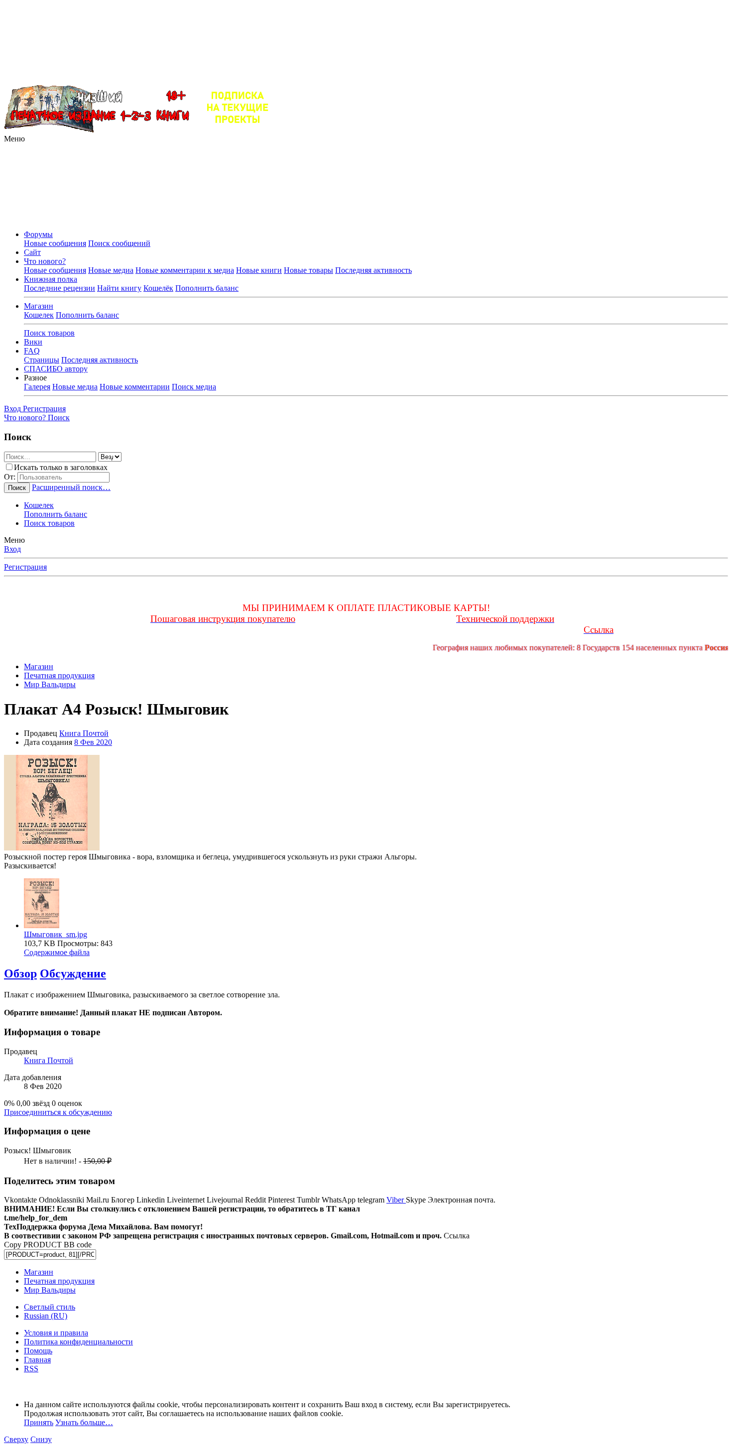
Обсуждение (73, 973)
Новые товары (308, 270)
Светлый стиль (49, 1307)
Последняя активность (373, 270)
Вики (33, 342)
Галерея (37, 386)
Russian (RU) (45, 1316)
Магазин (38, 306)
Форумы (38, 234)
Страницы (41, 360)
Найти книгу (119, 288)
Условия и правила (56, 1332)
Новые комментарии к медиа (184, 270)
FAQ (32, 351)
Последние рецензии (59, 288)
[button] (14, 138)
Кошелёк (158, 288)
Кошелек (39, 315)
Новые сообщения (55, 243)
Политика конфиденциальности (78, 1341)
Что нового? (45, 261)
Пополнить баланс (207, 288)
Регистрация (25, 567)
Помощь (38, 1350)
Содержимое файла (57, 952)
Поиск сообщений (119, 243)
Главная (37, 1359)
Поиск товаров (49, 333)
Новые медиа (110, 270)
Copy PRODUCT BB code (48, 1244)
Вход (12, 549)
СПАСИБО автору (56, 368)
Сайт (32, 252)
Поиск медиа (194, 386)
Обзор (20, 973)
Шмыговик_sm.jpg (55, 934)
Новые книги (259, 270)
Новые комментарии (135, 386)
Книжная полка (50, 279)
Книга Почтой (84, 733)
